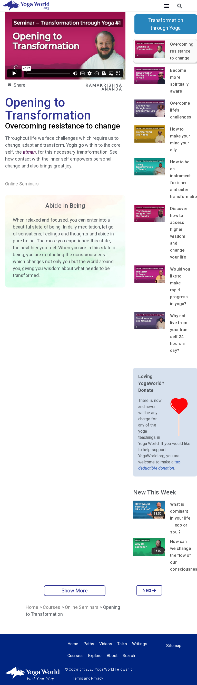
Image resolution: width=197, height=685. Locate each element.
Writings (139, 643)
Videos (105, 643)
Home (32, 607)
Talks (122, 643)
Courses (52, 607)
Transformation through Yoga (165, 24)
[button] (166, 6)
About (112, 655)
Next (147, 590)
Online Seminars (22, 183)
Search (129, 655)
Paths (88, 643)
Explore (95, 655)
